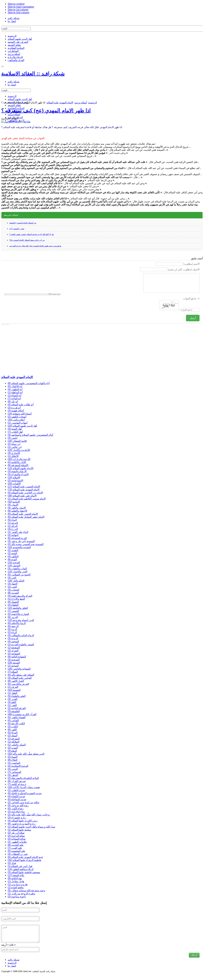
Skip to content (16, 4)
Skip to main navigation (21, 6)
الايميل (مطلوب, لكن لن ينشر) (184, 269)
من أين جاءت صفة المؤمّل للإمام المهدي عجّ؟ (26, 240)
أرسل (193, 318)
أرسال (194, 955)
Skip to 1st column (18, 9)
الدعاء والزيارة (15, 57)
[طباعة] (25, 121)
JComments (5, 324)
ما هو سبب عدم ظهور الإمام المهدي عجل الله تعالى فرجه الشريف (35, 246)
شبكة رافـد (13, 18)
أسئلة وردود (14, 54)
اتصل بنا (12, 21)
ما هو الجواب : (190, 298)
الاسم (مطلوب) (191, 263)
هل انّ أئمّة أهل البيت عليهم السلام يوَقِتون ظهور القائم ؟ (31, 234)
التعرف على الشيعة (18, 42)
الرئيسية (12, 36)
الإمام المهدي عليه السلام (60, 102)
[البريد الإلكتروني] (11, 121)
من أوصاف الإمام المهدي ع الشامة (22, 223)
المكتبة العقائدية (16, 48)
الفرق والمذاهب (16, 60)
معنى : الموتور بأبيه (16, 228)
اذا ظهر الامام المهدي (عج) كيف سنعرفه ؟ (46, 110)
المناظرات (13, 51)
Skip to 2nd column (18, 12)
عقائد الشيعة (14, 45)
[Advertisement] (97, 350)
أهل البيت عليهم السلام (20, 39)
